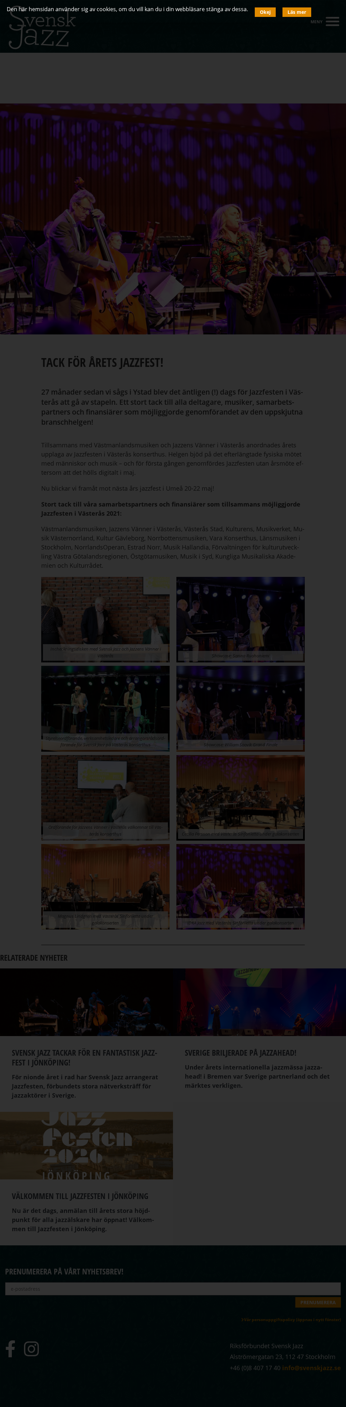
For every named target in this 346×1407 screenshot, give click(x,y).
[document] (173, 703)
